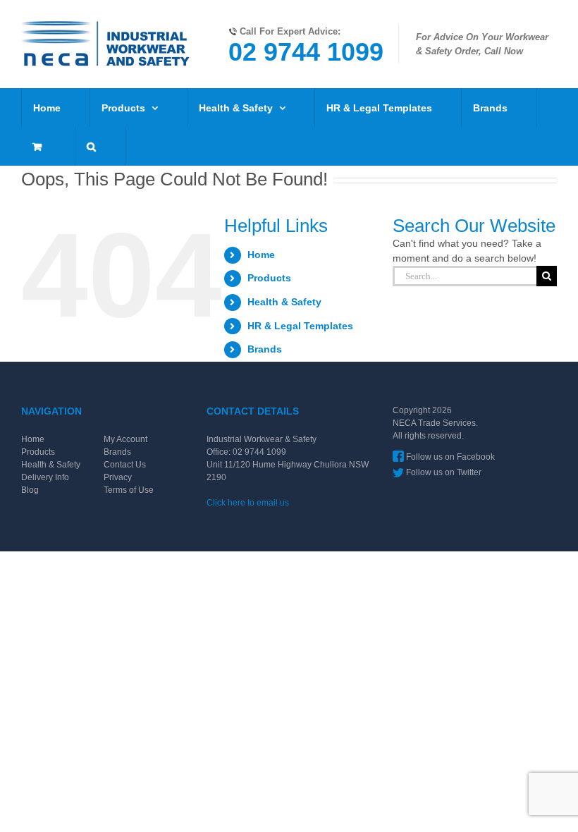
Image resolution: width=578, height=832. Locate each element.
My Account (125, 439)
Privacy (118, 477)
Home (261, 254)
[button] (91, 146)
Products (269, 277)
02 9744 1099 (305, 51)
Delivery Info (45, 477)
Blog (30, 490)
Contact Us (125, 465)
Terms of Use (129, 490)
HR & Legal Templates (300, 325)
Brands (264, 349)
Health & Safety (284, 301)
